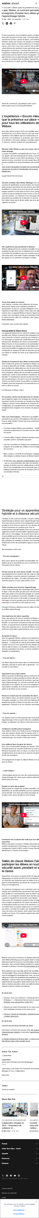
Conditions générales (7, 1188)
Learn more (5, 1075)
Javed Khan (17, 19)
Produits (4, 1144)
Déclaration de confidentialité (9, 1193)
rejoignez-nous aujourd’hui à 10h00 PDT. (18, 1002)
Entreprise (5, 1163)
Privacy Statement (18, 1210)
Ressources (5, 1158)
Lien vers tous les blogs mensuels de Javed (17, 1025)
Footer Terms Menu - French (11, 1149)
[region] (19, 1208)
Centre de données (8, 1089)
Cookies (4, 1197)
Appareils (5, 1154)
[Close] (36, 1202)
